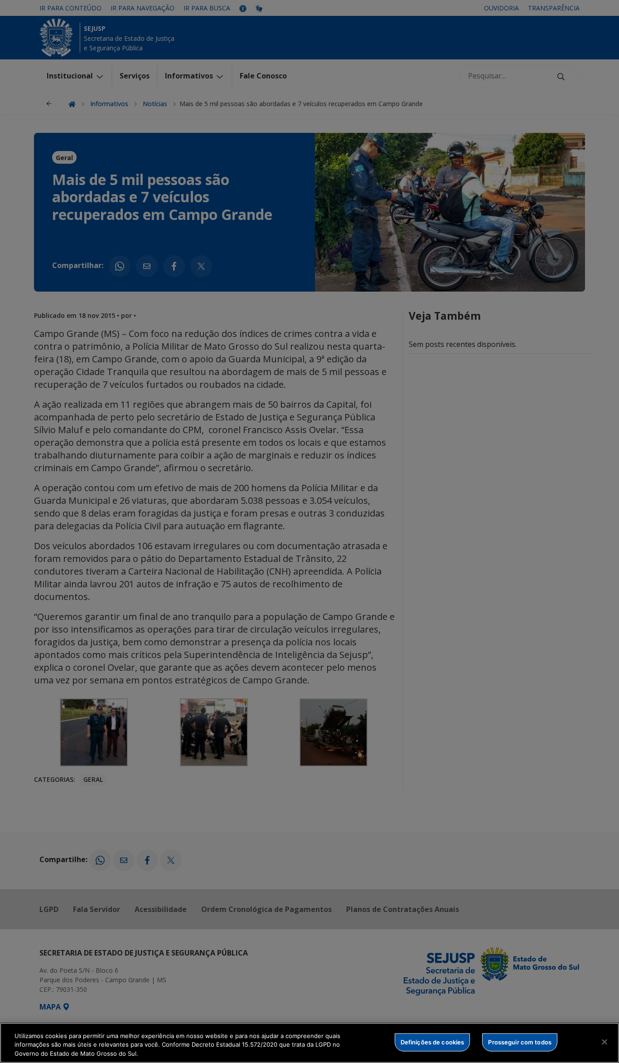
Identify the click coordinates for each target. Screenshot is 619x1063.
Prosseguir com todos (519, 1041)
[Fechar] (604, 1042)
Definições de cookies (432, 1041)
